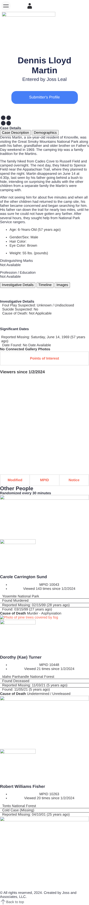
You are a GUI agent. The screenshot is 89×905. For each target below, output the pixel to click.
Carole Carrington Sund (23, 576)
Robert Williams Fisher (22, 786)
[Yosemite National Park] (44, 596)
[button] (6, 6)
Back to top (15, 902)
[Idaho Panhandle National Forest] (44, 677)
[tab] (15, 132)
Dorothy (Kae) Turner (21, 657)
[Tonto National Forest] (44, 806)
